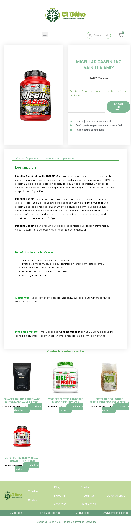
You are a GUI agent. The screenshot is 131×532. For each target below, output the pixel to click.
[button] (45, 34)
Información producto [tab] (27, 158)
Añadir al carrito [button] (28, 408)
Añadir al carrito (118, 106)
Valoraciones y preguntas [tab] (60, 158)
